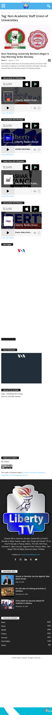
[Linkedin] (26, 560)
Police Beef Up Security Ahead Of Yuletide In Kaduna (30, 602)
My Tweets (5, 462)
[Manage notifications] (47, 710)
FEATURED (5, 641)
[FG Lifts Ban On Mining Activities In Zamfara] (7, 592)
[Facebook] (16, 560)
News (3, 622)
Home (3, 12)
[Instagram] (21, 560)
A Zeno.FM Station (7, 113)
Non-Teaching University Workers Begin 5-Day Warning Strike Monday (25, 55)
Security (4, 638)
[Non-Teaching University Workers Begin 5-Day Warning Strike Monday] (26, 38)
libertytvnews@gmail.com (30, 555)
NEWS (3, 630)
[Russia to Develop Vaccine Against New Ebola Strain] (7, 580)
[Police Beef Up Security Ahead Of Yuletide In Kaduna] (7, 604)
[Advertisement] (26, 307)
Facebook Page (8, 339)
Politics (4, 634)
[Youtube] (36, 560)
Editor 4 (4, 60)
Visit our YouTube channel (10, 396)
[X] (31, 560)
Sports (3, 645)
